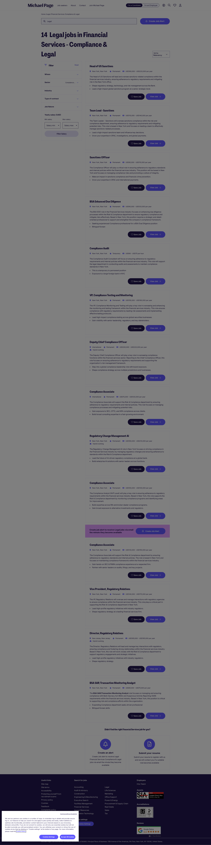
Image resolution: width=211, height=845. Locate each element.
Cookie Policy (21, 831)
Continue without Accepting (68, 814)
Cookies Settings (49, 837)
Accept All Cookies (67, 837)
